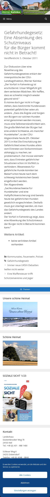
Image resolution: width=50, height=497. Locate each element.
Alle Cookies (25, 475)
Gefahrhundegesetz (18, 260)
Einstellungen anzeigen (25, 490)
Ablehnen (25, 482)
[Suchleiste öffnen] (46, 19)
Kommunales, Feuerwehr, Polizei (25, 256)
